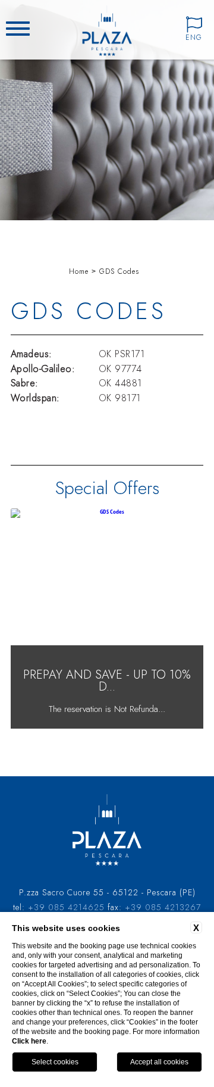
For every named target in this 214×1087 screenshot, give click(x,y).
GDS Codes (119, 271)
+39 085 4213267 (163, 907)
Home (79, 271)
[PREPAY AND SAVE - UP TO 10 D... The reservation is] (107, 726)
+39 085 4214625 (66, 907)
